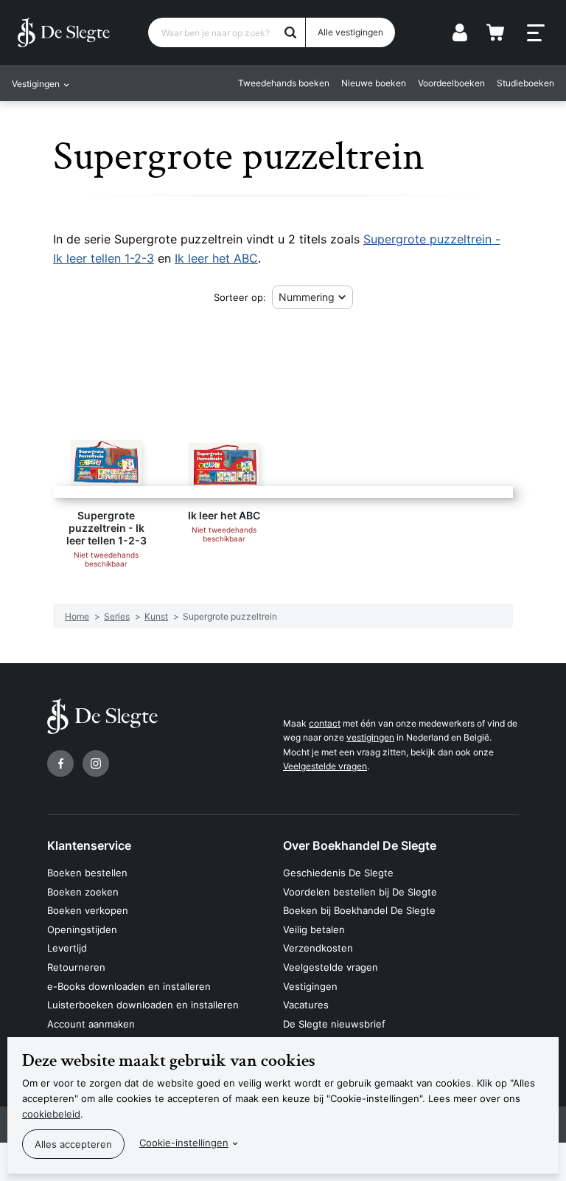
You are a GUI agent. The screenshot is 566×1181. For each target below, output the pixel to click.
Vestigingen (310, 986)
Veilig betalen (314, 929)
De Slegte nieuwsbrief (334, 1024)
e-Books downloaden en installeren (129, 986)
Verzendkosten (318, 948)
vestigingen (370, 737)
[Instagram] (95, 763)
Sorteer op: (240, 297)
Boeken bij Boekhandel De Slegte (359, 910)
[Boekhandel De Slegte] (64, 32)
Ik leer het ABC (216, 258)
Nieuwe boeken (373, 83)
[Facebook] (60, 763)
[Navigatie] (535, 33)
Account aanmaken (91, 1024)
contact (324, 723)
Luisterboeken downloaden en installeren (143, 1005)
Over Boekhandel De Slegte (359, 845)
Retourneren (76, 967)
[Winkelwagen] (495, 32)
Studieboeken (525, 83)
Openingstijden (82, 929)
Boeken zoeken (83, 892)
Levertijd (67, 948)
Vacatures (306, 1005)
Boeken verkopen (87, 910)
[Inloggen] (460, 32)
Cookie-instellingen (183, 1142)
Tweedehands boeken (283, 83)
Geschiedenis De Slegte (338, 873)
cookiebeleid (51, 1114)
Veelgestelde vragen (325, 766)
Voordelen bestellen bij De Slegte (360, 892)
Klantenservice (89, 845)
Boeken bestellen (87, 873)
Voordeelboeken (451, 83)
